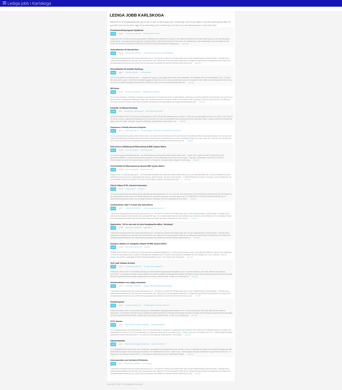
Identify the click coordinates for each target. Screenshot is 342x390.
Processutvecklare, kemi (151, 33)
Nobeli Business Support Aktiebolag (137, 325)
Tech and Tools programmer (153, 266)
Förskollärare (147, 363)
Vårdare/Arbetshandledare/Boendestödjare (157, 286)
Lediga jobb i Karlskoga (29, 3)
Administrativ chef (146, 150)
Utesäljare (141, 189)
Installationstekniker (158, 325)
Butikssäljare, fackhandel (154, 111)
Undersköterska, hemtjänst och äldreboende (158, 53)
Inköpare (147, 247)
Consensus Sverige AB (133, 33)
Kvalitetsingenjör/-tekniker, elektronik (156, 305)
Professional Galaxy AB (133, 266)
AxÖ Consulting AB (131, 150)
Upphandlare (147, 228)
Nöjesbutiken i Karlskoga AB (133, 111)
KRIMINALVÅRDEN (131, 72)
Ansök (113, 33)
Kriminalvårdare (145, 72)
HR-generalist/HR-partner (151, 92)
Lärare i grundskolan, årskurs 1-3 (154, 208)
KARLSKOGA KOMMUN (133, 53)
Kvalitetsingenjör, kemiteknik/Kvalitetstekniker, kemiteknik (161, 131)
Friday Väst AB (130, 189)
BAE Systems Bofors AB (133, 247)
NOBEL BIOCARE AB (132, 131)
